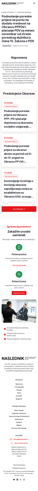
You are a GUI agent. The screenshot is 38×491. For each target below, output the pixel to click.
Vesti (19, 393)
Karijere (19, 422)
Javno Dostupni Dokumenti (19, 416)
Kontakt (19, 396)
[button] (34, 3)
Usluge (19, 390)
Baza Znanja (19, 410)
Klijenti (19, 425)
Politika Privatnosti (19, 468)
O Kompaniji (19, 387)
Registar (19, 399)
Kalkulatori (19, 419)
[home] (13, 3)
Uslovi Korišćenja (19, 465)
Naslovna (19, 384)
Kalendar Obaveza (19, 413)
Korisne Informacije (19, 428)
